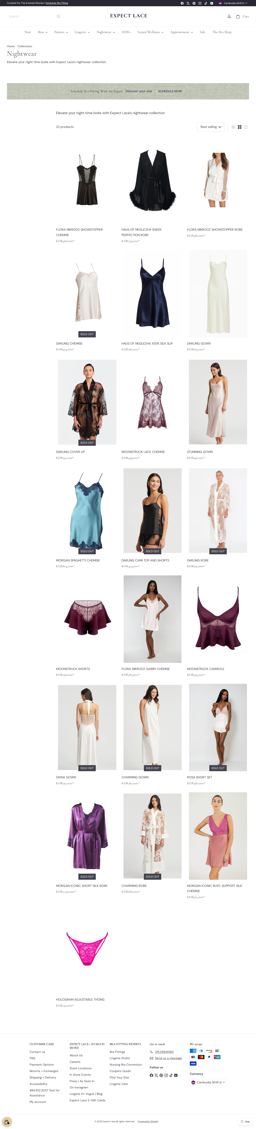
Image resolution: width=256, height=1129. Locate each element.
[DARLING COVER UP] (87, 410)
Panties (59, 32)
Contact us (37, 1052)
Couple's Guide (120, 1071)
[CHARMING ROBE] (153, 843)
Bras (41, 32)
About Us (76, 1055)
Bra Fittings (117, 1052)
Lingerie (81, 32)
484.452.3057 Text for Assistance (45, 1092)
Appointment (180, 32)
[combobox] (35, 16)
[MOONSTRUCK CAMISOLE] (218, 626)
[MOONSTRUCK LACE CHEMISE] (153, 410)
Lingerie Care (119, 1084)
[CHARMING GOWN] (153, 735)
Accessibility (38, 1084)
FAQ (32, 1058)
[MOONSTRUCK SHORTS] (87, 626)
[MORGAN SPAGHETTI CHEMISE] (87, 518)
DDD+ (126, 32)
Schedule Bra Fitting (57, 3)
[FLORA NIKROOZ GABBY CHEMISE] (153, 626)
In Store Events (80, 1075)
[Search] (58, 16)
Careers (75, 1062)
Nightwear (104, 32)
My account (38, 1102)
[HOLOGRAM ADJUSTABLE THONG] (87, 957)
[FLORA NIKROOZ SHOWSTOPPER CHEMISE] (87, 190)
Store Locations (81, 1068)
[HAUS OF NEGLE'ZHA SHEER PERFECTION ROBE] (153, 190)
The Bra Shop (221, 32)
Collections (25, 46)
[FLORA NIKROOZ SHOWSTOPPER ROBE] (218, 187)
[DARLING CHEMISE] (87, 301)
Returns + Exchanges (44, 1071)
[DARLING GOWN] (218, 301)
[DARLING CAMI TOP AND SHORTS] (153, 518)
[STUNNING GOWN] (218, 410)
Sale (202, 32)
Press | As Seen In (82, 1081)
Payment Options (42, 1064)
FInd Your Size (119, 1077)
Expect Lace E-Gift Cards (87, 1100)
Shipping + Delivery (43, 1077)
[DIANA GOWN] (87, 735)
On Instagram (79, 1087)
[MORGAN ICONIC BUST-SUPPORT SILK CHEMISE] (218, 846)
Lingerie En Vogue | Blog (86, 1094)
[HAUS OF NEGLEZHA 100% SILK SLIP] (153, 301)
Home (10, 46)
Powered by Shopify (148, 1121)
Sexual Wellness (149, 32)
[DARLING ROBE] (218, 518)
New (28, 32)
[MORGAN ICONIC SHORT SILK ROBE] (87, 843)
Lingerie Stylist (120, 1058)
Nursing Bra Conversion (126, 1064)
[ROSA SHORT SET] (218, 735)
